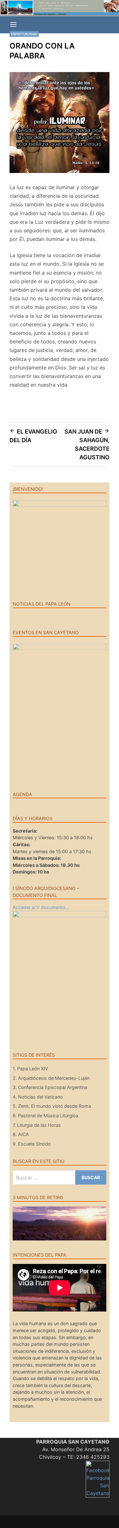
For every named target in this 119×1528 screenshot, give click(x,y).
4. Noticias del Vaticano (38, 1096)
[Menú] (13, 24)
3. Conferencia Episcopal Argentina (50, 1087)
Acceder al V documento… (41, 907)
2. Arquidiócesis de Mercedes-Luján (51, 1078)
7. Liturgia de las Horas (37, 1125)
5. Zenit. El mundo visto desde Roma (52, 1106)
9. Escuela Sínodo (32, 1143)
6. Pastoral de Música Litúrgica (45, 1115)
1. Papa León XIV (30, 1068)
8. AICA (21, 1134)
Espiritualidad (24, 34)
